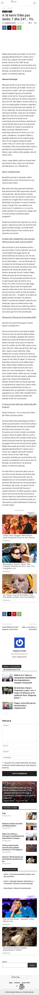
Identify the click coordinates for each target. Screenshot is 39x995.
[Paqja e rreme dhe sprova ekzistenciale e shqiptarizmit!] (7, 705)
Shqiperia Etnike (10, 23)
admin (5, 874)
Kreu (3, 8)
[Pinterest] (14, 28)
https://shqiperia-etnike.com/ (19, 654)
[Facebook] (4, 28)
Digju (4, 813)
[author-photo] (19, 648)
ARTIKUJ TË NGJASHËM (11, 667)
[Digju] (31, 816)
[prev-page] (3, 713)
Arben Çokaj (7, 888)
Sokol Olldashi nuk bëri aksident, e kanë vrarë (10, 628)
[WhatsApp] (19, 28)
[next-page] (7, 713)
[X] (9, 28)
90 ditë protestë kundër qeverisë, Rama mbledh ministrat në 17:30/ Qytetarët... (12, 848)
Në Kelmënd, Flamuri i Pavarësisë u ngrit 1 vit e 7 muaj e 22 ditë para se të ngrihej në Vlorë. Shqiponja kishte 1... (25, 693)
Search (4, 962)
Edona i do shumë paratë (22, 888)
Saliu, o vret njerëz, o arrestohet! (29, 628)
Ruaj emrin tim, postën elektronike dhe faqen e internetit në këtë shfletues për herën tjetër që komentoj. (19, 765)
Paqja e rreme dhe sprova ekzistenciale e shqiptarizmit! (24, 705)
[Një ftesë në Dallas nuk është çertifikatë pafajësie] (31, 826)
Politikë (6, 785)
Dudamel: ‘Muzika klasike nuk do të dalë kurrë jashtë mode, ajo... (12, 859)
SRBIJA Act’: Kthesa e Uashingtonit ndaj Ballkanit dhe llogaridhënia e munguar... (13, 836)
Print (10, 11)
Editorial (9, 8)
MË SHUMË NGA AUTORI (11, 670)
